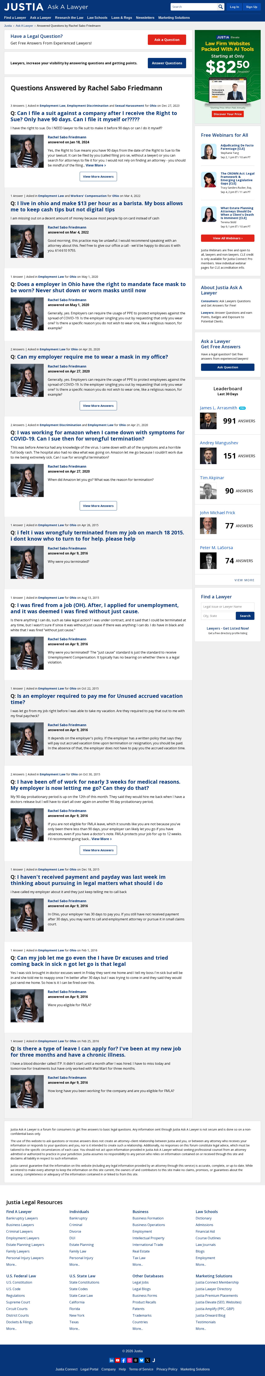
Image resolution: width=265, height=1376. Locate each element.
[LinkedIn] (111, 1360)
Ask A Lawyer (24, 25)
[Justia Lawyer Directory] (153, 1360)
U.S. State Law (82, 1275)
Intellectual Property (148, 1238)
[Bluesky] (141, 1360)
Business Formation (148, 1218)
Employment (142, 1231)
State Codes (78, 1289)
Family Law (77, 1251)
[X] (147, 1360)
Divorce (75, 1231)
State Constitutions (84, 1282)
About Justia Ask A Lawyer (221, 290)
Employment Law (52, 106)
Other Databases (148, 1275)
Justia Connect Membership (217, 1282)
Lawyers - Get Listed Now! (228, 628)
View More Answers (98, 176)
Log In (234, 6)
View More (95, 165)
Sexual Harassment (129, 106)
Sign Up (251, 6)
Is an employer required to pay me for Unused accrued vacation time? (97, 698)
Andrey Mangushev (219, 442)
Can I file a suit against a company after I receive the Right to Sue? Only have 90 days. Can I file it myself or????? (94, 116)
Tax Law (138, 1258)
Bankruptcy (78, 1218)
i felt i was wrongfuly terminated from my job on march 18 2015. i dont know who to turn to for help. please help (97, 535)
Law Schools (97, 17)
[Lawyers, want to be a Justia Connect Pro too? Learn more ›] (241, 408)
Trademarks (142, 1315)
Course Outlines (208, 1238)
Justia (8, 25)
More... (11, 1264)
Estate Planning (81, 1244)
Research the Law (69, 17)
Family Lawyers (18, 1251)
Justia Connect (66, 1369)
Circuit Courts (17, 1309)
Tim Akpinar (212, 477)
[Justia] (23, 7)
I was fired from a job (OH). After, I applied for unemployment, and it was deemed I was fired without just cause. (95, 608)
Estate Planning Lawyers (25, 1244)
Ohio (153, 106)
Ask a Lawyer (41, 17)
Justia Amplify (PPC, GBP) (215, 1309)
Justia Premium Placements (217, 1295)
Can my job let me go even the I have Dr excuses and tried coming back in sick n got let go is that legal (89, 960)
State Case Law (81, 1295)
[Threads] (135, 1360)
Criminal (75, 1225)
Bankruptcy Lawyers (22, 1218)
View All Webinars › (228, 238)
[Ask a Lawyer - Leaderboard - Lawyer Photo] (208, 421)
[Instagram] (129, 1360)
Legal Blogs (141, 1289)
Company (108, 1369)
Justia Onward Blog (210, 1315)
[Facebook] (123, 1360)
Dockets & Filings (19, 1322)
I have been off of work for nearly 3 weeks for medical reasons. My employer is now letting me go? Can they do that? (95, 784)
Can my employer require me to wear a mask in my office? (92, 356)
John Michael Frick (217, 512)
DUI (72, 1238)
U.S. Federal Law (21, 1275)
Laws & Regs (121, 17)
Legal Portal (89, 1369)
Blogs (200, 1251)
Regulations (15, 1295)
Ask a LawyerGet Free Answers (221, 344)
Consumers (209, 301)
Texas (74, 1322)
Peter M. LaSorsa (216, 547)
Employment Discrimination (87, 106)
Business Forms (144, 1295)
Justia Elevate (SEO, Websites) (218, 1302)
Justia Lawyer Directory (214, 1289)
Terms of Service (141, 1369)
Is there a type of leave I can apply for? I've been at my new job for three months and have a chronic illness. (96, 1051)
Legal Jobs (140, 1282)
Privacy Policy (167, 1369)
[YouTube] (117, 1360)
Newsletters (145, 17)
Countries (140, 1322)
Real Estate (141, 1251)
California (76, 1302)
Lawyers (207, 313)
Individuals (79, 1211)
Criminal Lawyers (19, 1231)
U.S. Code (13, 1289)
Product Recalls (144, 1302)
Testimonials (206, 1322)
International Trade (147, 1244)
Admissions (204, 1225)
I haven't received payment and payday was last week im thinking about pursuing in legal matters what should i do (88, 879)
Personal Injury (81, 1258)
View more (244, 580)
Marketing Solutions (174, 17)
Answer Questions (167, 63)
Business (140, 1211)
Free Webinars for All (224, 135)
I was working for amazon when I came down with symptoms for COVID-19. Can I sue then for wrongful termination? (97, 435)
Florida (74, 1309)
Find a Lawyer (15, 17)
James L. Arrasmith (218, 408)
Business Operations (148, 1225)
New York (76, 1315)
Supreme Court (18, 1302)
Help (122, 1369)
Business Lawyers (20, 1225)
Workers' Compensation (89, 196)
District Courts (17, 1315)
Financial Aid (205, 1231)
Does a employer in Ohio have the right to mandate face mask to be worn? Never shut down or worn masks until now (98, 287)
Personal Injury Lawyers (25, 1258)
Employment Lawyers (22, 1238)
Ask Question (227, 367)
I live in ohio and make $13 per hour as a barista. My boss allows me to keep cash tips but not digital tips (97, 206)
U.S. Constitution (19, 1282)
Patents (138, 1309)
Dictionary (204, 1218)
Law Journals (206, 1244)
